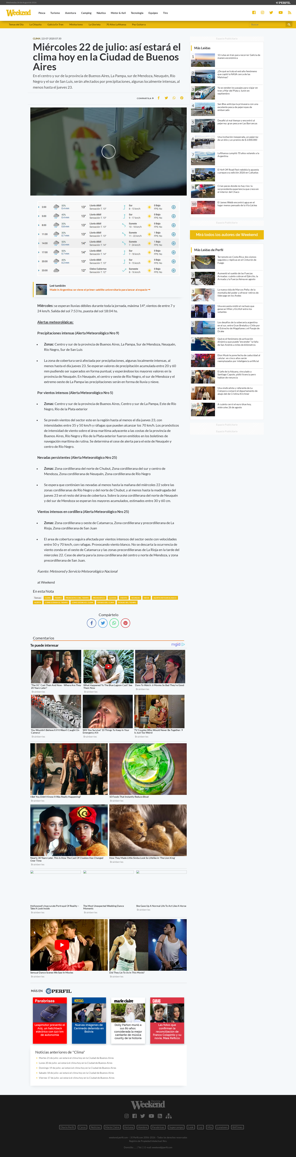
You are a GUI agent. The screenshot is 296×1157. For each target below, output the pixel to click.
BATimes (237, 1127)
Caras (82, 1127)
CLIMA (48, 598)
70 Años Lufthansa (116, 24)
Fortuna (128, 1127)
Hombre (142, 1127)
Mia (209, 1127)
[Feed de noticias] (160, 1116)
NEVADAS (135, 598)
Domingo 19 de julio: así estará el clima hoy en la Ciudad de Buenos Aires (77, 1067)
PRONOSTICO (99, 598)
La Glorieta (94, 24)
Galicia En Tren (55, 24)
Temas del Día (16, 24)
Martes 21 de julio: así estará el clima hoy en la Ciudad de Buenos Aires (76, 1057)
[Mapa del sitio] (169, 1116)
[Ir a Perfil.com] (283, 2)
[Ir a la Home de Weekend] (148, 1104)
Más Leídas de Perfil (208, 250)
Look (191, 1127)
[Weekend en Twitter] (142, 1116)
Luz (200, 1127)
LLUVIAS (112, 598)
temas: (37, 597)
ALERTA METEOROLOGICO (165, 598)
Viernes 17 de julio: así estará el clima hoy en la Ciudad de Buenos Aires (76, 1077)
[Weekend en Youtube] (151, 1116)
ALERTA (37, 602)
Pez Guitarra (139, 24)
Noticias (95, 1127)
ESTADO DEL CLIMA (105, 602)
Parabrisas (158, 1127)
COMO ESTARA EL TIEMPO (56, 602)
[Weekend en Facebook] (134, 1116)
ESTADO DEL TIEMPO (127, 602)
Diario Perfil (67, 1127)
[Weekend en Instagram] (127, 1116)
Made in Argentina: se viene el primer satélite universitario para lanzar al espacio (98, 289)
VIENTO (123, 598)
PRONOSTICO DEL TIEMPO (77, 598)
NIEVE (146, 598)
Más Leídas (202, 48)
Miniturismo (76, 24)
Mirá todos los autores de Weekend (227, 235)
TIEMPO (58, 598)
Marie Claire (112, 1127)
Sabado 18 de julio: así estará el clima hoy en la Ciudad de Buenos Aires (76, 1072)
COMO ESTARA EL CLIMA (82, 602)
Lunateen (222, 1127)
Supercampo (176, 1127)
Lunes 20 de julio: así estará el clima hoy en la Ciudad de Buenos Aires (75, 1062)
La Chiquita (35, 24)
